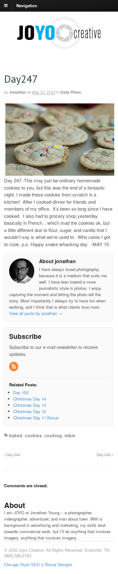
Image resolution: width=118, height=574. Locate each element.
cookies (33, 435)
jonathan (17, 92)
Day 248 (104, 454)
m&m (70, 435)
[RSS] (14, 367)
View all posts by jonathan (35, 313)
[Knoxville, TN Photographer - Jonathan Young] (59, 46)
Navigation (26, 5)
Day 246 (12, 454)
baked (15, 435)
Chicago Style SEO (22, 564)
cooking (53, 435)
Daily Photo (70, 92)
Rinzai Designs (58, 564)
